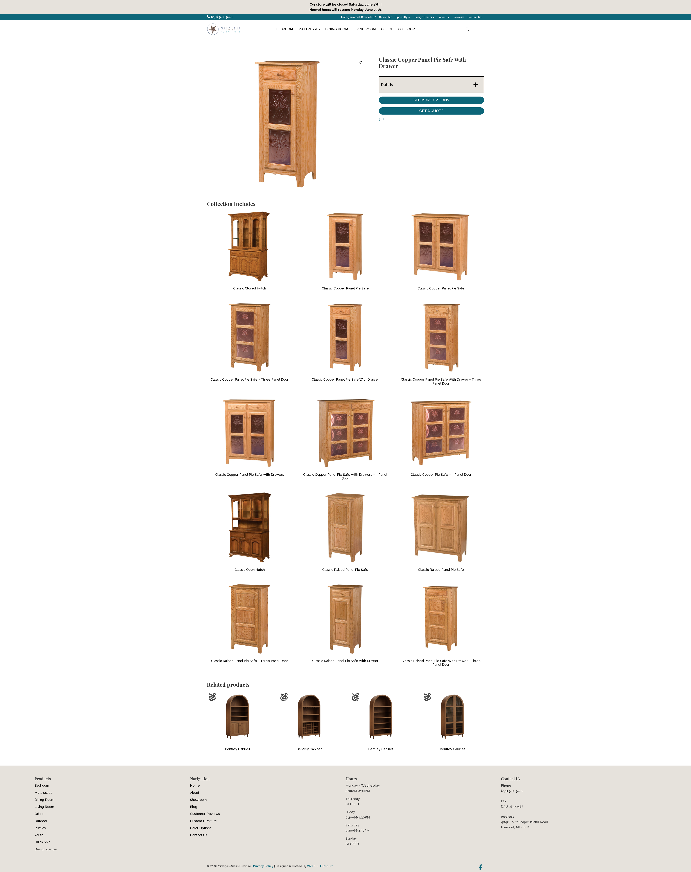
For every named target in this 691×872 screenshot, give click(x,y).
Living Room (364, 29)
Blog (193, 807)
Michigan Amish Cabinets (356, 17)
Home (195, 785)
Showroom (198, 800)
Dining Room (336, 29)
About (443, 17)
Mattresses (309, 29)
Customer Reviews (205, 814)
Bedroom (284, 29)
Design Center (423, 17)
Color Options (200, 828)
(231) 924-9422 (221, 17)
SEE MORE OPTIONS (431, 100)
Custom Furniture (203, 821)
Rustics (40, 828)
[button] (361, 62)
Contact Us (474, 17)
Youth (39, 835)
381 (381, 119)
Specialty (401, 17)
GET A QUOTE (431, 111)
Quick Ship (385, 17)
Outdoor (406, 29)
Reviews (459, 17)
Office (387, 29)
